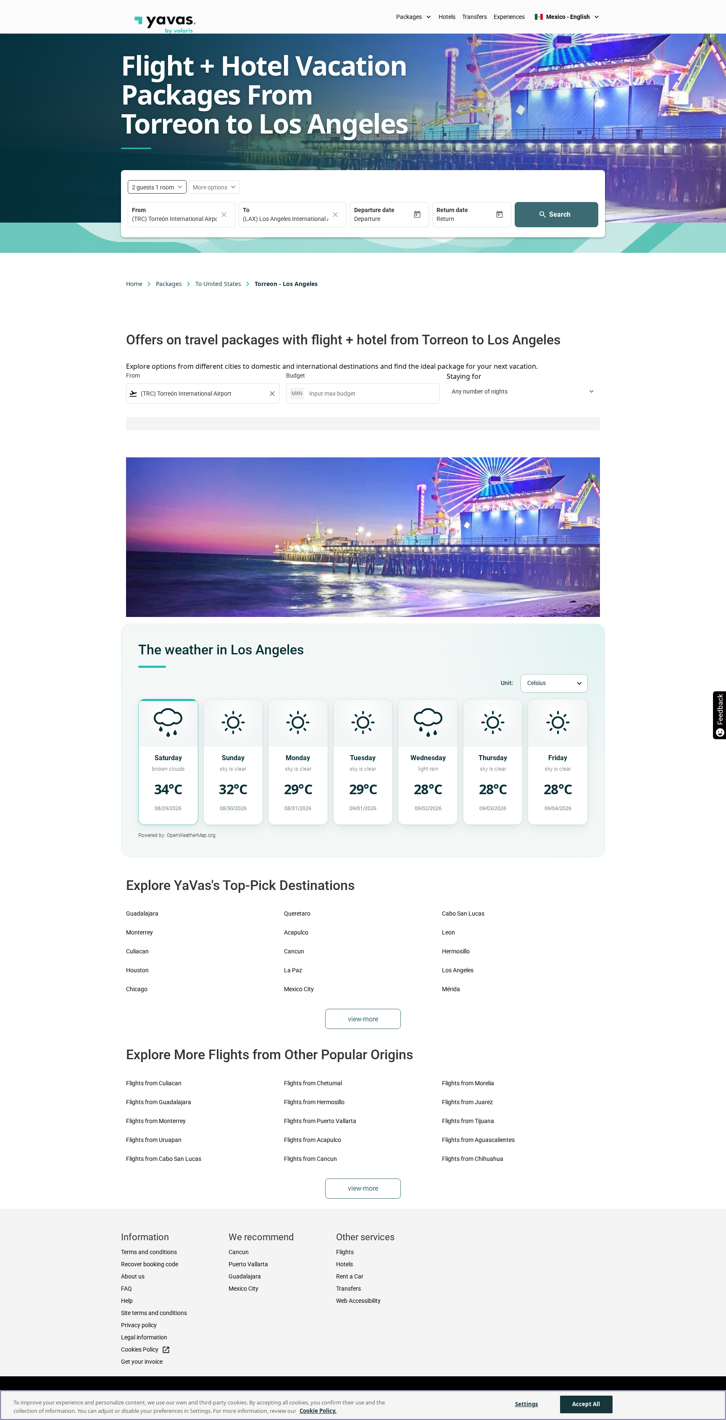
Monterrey (139, 932)
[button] (383, 219)
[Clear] (224, 214)
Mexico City (299, 989)
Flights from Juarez (467, 1102)
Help (127, 1300)
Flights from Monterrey (156, 1121)
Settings (526, 1404)
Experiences (509, 16)
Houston (137, 970)
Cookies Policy (145, 1350)
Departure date (374, 210)
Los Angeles (457, 970)
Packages (414, 17)
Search (560, 214)
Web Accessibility (358, 1300)
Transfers (474, 16)
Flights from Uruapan (154, 1140)
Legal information (144, 1337)
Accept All (586, 1404)
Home (134, 284)
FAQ (126, 1288)
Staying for (464, 376)
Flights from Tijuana (468, 1121)
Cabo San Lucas (463, 913)
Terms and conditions (149, 1252)
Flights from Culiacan (154, 1083)
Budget (295, 375)
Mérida (451, 989)
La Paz (293, 970)
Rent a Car (349, 1276)
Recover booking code (149, 1264)
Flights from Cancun (310, 1158)
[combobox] (203, 393)
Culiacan (137, 951)
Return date (452, 210)
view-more (363, 1019)
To (246, 210)
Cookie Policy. (318, 1411)
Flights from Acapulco (312, 1140)
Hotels (447, 16)
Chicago (136, 989)
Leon (448, 932)
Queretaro (297, 913)
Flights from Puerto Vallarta (320, 1121)
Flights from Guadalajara (158, 1102)
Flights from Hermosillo (314, 1102)
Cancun (294, 951)
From (139, 210)
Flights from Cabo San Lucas (163, 1158)
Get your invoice (142, 1361)
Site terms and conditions (154, 1313)
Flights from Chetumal (313, 1083)
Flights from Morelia (468, 1083)
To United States (218, 284)
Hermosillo (456, 951)
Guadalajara (142, 913)
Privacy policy (139, 1325)
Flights (345, 1252)
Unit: (507, 683)
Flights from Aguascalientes (478, 1140)
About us (133, 1276)
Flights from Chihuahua (472, 1158)
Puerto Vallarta (248, 1264)
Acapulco (296, 932)
